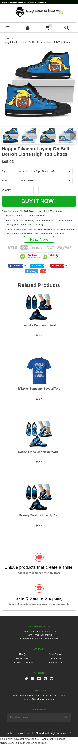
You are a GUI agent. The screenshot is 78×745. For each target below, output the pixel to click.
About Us (55, 658)
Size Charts (55, 654)
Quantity (6, 189)
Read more (39, 239)
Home (5, 38)
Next (73, 135)
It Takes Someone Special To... (39, 388)
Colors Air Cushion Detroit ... (39, 325)
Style (4, 171)
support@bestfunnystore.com (39, 699)
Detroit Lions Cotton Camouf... (39, 452)
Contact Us (55, 662)
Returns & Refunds (22, 662)
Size (4, 180)
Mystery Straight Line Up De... (39, 515)
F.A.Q (22, 654)
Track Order (22, 658)
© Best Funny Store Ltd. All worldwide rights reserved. (38, 733)
